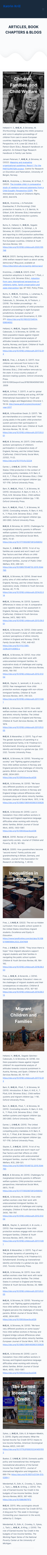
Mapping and (16, 162)
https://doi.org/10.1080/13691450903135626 (23, 802)
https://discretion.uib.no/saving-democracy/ (23, 266)
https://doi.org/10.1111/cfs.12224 (17, 460)
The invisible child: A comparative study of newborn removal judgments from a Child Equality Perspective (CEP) (23, 187)
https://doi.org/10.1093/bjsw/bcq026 (19, 777)
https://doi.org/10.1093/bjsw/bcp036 (19, 831)
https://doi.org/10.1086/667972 (17, 1499)
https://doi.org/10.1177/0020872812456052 (22, 542)
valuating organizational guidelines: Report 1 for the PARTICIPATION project (22, 165)
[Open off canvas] (43, 9)
